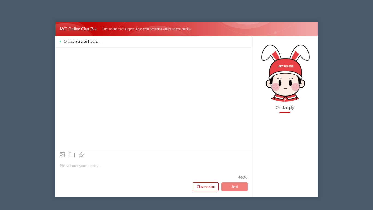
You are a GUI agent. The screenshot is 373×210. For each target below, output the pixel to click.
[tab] (284, 108)
